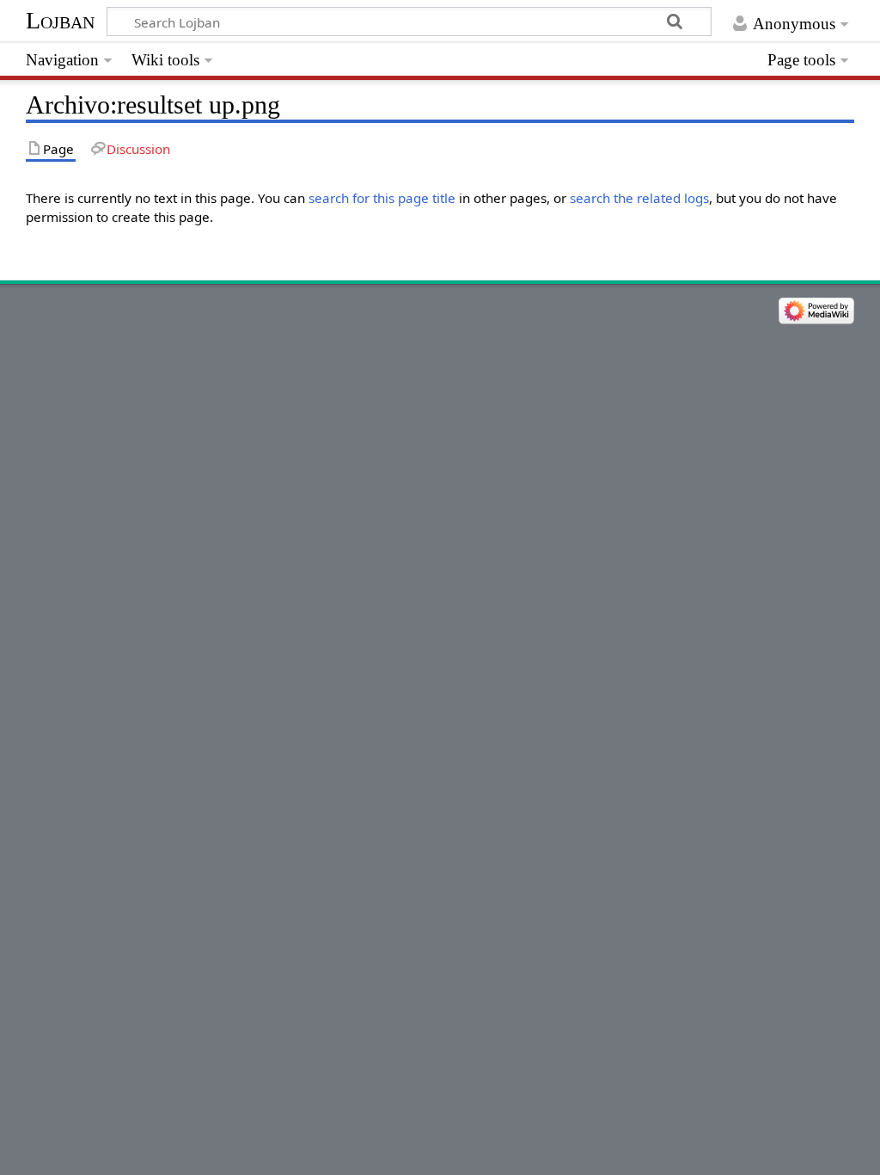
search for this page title (382, 197)
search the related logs (639, 197)
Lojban (60, 20)
